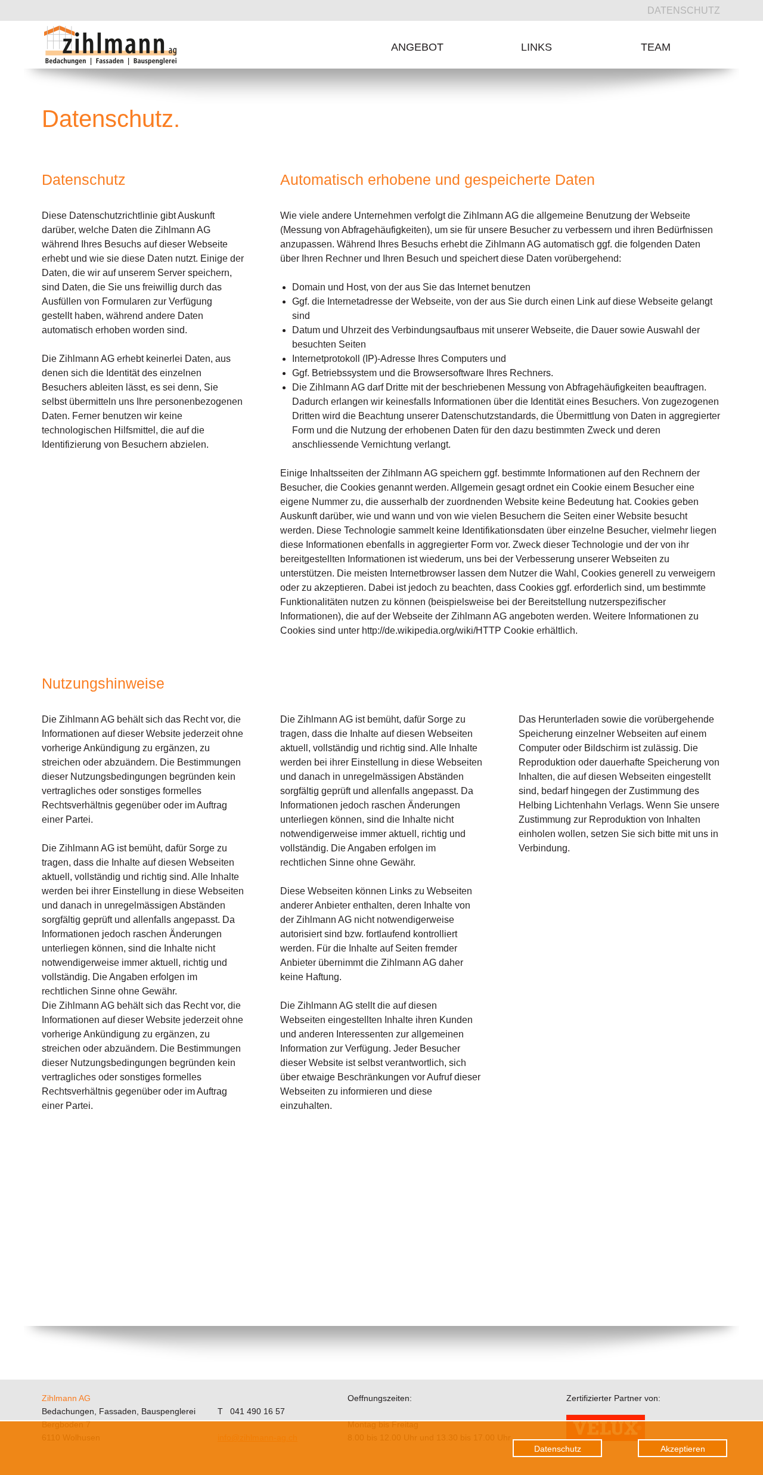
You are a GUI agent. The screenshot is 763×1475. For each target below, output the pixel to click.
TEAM (656, 47)
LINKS (536, 47)
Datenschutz (557, 1449)
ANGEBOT (417, 47)
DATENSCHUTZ (683, 10)
